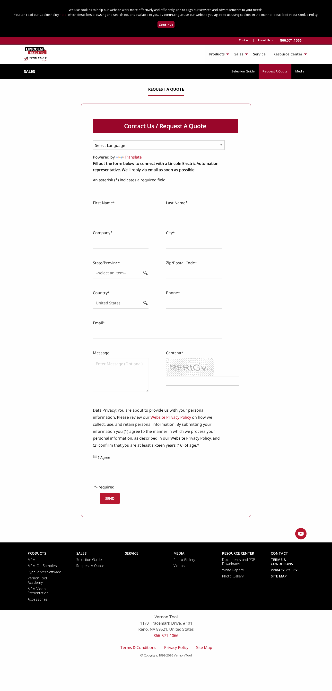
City (169, 232)
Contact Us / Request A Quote (165, 126)
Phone (172, 292)
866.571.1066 (290, 40)
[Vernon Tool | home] (35, 53)
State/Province (106, 263)
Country (100, 292)
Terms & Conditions (138, 647)
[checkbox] (95, 456)
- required (105, 487)
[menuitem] (244, 40)
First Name (103, 202)
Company (101, 232)
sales (29, 71)
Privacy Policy (176, 647)
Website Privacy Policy (170, 417)
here (63, 14)
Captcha (173, 352)
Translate (133, 157)
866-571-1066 (166, 635)
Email (98, 323)
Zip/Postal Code (180, 263)
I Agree (104, 457)
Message (101, 352)
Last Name (175, 202)
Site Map (204, 647)
